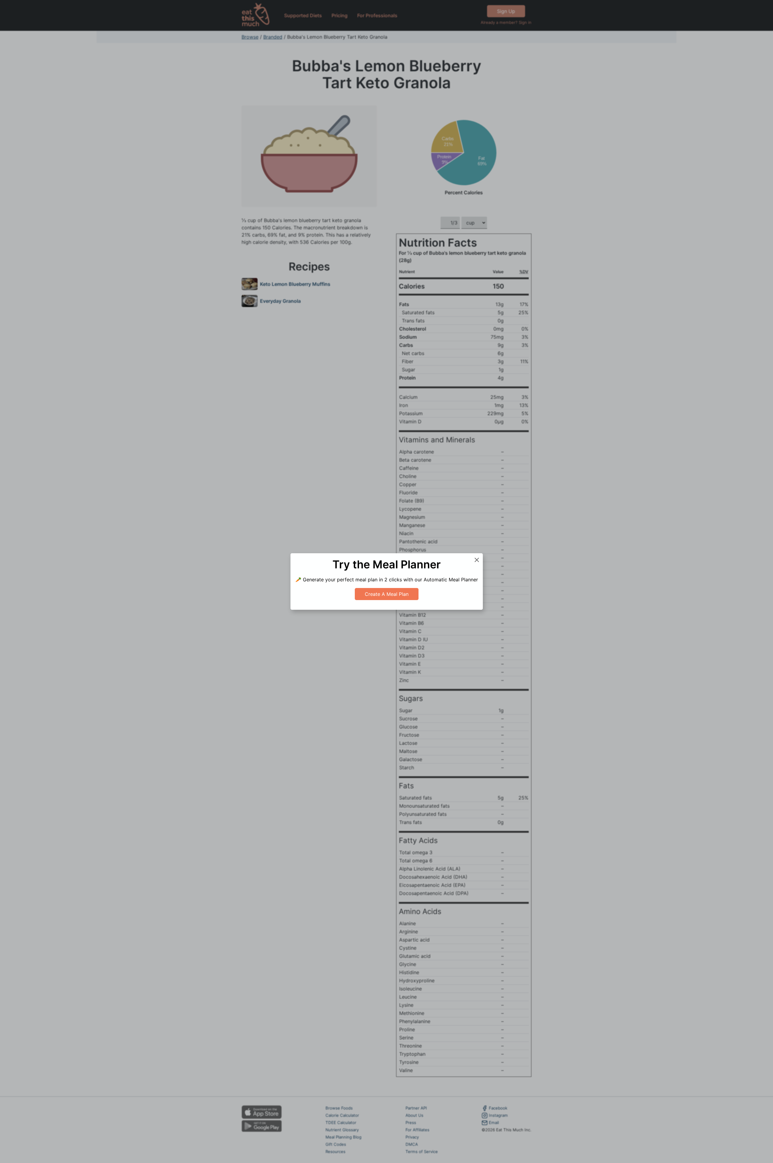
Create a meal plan (387, 594)
